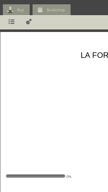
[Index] (11, 22)
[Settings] (28, 22)
